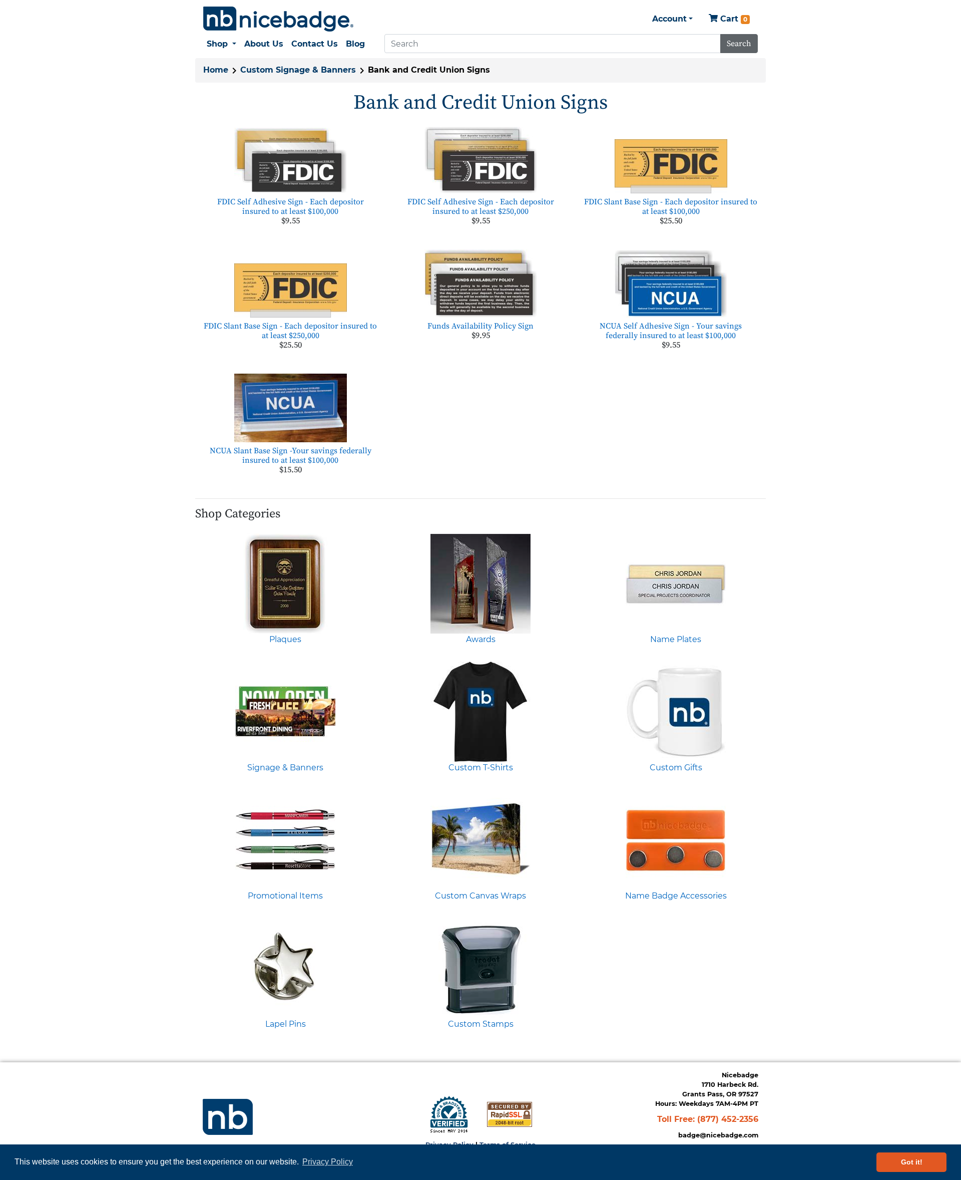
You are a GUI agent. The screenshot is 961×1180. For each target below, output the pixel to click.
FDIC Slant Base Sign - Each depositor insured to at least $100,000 (670, 206)
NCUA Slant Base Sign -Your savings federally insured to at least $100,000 (290, 455)
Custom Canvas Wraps (480, 896)
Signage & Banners (285, 767)
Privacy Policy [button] (327, 1161)
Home (215, 70)
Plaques (285, 639)
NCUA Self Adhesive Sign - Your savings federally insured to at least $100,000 (671, 331)
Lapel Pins (285, 1024)
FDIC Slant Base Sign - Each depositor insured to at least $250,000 (290, 331)
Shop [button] (218, 44)
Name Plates (675, 639)
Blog (355, 44)
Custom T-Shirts (480, 767)
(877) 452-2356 (727, 1119)
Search (739, 44)
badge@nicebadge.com (718, 1135)
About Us (263, 44)
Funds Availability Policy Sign (480, 326)
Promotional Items (285, 896)
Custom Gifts (676, 767)
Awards (481, 639)
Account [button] (669, 19)
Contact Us (314, 44)
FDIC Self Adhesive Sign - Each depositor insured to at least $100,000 (290, 206)
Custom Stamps (481, 1024)
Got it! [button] (911, 1162)
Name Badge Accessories (676, 896)
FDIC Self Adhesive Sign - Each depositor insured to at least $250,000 (480, 206)
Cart (732, 19)
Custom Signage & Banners (298, 70)
